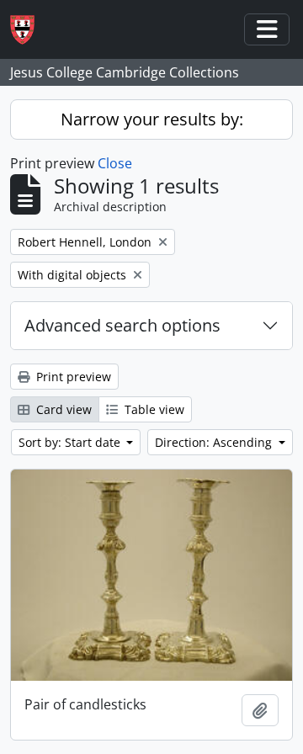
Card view (62, 409)
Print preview (72, 377)
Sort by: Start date (71, 442)
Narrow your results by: (152, 119)
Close (115, 163)
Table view (152, 409)
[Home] (29, 29)
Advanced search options (122, 325)
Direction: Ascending (215, 442)
